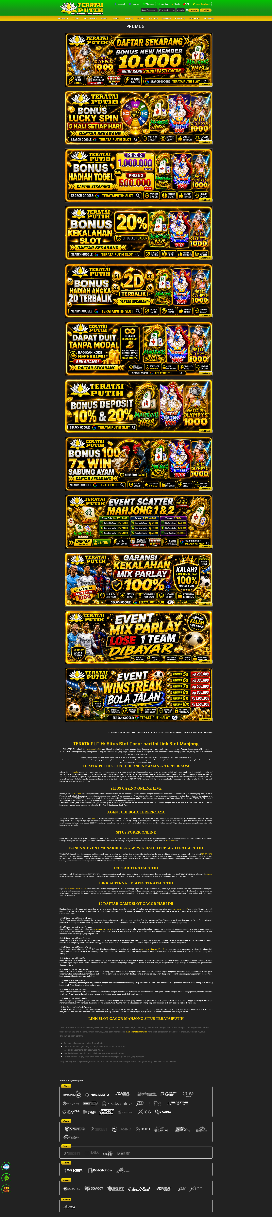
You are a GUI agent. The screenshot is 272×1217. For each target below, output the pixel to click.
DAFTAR (205, 10)
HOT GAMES (90, 18)
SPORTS (129, 18)
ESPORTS (180, 18)
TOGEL (76, 18)
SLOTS (104, 18)
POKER (141, 18)
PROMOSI (209, 18)
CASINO (116, 18)
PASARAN (194, 18)
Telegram (135, 4)
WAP (187, 4)
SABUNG (166, 18)
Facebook (121, 4)
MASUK (194, 10)
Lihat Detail (205, 84)
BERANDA (63, 18)
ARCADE (153, 18)
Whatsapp (149, 4)
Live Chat (164, 4)
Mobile (177, 4)
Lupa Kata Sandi (202, 4)
